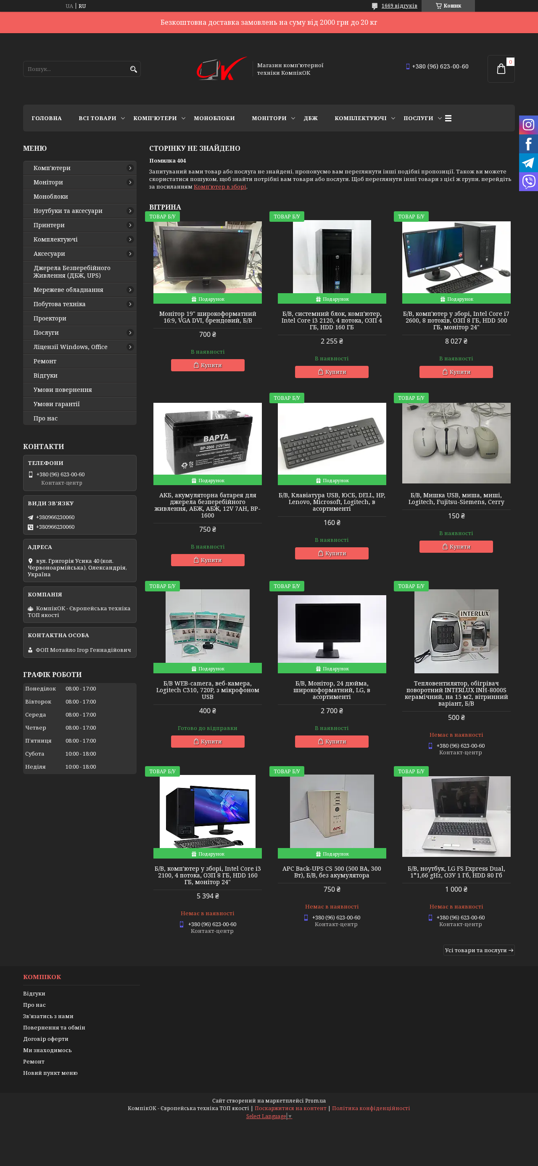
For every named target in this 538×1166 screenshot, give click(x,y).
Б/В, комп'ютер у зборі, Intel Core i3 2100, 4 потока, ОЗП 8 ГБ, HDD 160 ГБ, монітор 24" (208, 875)
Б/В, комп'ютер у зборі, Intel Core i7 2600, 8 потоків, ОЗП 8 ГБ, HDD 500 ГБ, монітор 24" (456, 320)
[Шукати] (133, 69)
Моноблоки (214, 118)
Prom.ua (315, 1100)
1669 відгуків (399, 5)
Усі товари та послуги (476, 950)
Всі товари (97, 118)
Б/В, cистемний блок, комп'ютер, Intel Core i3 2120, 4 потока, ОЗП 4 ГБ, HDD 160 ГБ (332, 320)
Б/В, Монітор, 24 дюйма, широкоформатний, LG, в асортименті (331, 690)
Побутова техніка (60, 304)
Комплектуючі (361, 118)
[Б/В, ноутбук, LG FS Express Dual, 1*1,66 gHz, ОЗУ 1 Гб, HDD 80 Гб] (456, 817)
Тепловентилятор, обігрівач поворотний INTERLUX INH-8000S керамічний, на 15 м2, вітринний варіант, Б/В (456, 693)
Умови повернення (63, 390)
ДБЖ (310, 118)
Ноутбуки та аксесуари (68, 211)
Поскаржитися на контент (291, 1108)
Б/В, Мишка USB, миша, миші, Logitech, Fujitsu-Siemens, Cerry (456, 498)
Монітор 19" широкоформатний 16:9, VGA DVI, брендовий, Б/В (207, 317)
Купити (211, 365)
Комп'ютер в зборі (220, 186)
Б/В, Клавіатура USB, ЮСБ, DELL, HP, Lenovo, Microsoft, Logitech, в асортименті (332, 502)
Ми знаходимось (47, 1050)
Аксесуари (49, 253)
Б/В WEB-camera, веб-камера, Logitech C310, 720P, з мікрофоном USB (207, 690)
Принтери (49, 225)
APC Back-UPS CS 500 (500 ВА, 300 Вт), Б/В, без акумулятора (331, 872)
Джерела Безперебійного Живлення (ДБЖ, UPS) (72, 271)
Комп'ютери (155, 118)
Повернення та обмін (54, 1027)
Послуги (418, 118)
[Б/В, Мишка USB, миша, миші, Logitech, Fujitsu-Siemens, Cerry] (456, 443)
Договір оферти (46, 1039)
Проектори (50, 318)
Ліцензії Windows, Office (71, 347)
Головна (47, 118)
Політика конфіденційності (371, 1108)
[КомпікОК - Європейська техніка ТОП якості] (222, 69)
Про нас (46, 418)
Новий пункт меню (50, 1073)
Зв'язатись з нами (48, 1016)
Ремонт (45, 361)
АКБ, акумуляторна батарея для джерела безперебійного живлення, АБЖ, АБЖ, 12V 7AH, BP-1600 (208, 505)
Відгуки (46, 375)
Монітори (269, 118)
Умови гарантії (57, 404)
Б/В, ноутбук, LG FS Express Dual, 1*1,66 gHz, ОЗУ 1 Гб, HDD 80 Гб (456, 872)
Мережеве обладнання (68, 290)
